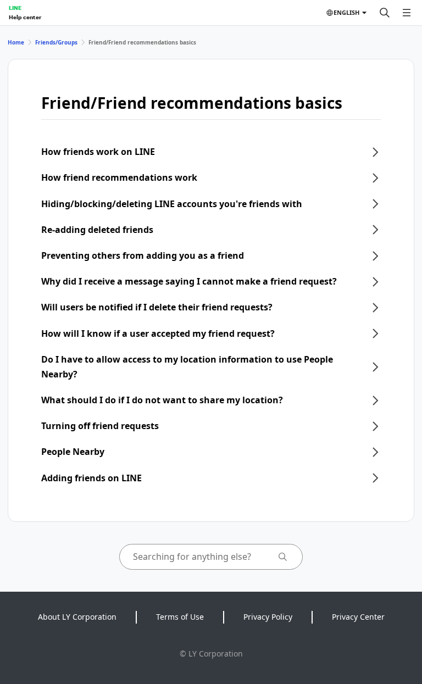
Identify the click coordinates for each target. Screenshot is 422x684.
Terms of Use (180, 616)
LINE (15, 8)
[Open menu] (407, 13)
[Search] (385, 13)
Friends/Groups (56, 42)
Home (16, 42)
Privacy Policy (267, 616)
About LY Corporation (77, 616)
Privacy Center (358, 616)
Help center (25, 17)
